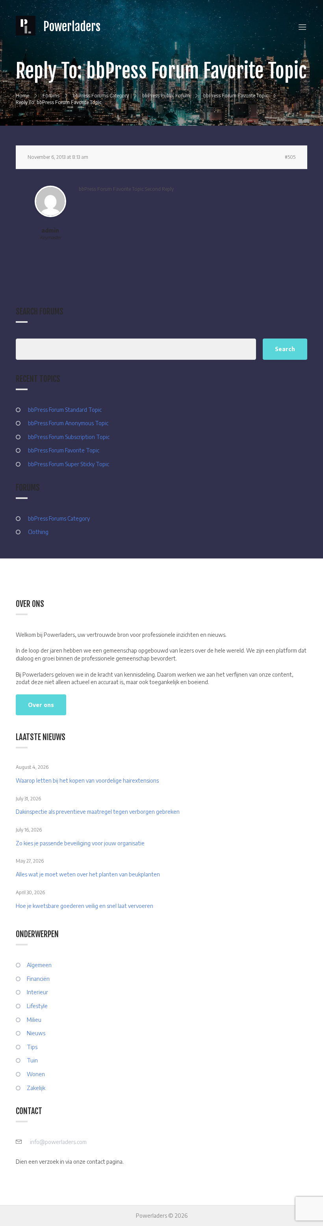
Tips (32, 1047)
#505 (290, 157)
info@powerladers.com (58, 1142)
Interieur (37, 992)
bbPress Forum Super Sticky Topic (68, 464)
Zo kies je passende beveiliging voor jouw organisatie (80, 843)
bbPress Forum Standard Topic (65, 409)
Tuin (32, 1060)
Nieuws (36, 1033)
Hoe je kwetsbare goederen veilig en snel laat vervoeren (84, 905)
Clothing (38, 531)
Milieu (34, 1019)
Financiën (38, 978)
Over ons (41, 704)
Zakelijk (36, 1088)
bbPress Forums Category (59, 518)
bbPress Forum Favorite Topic (63, 450)
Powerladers (71, 26)
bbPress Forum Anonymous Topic (68, 423)
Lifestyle (37, 1006)
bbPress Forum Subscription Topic (69, 436)
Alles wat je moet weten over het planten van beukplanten (88, 874)
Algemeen (39, 965)
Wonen (36, 1074)
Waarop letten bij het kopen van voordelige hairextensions (87, 780)
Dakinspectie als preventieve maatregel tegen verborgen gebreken (98, 811)
